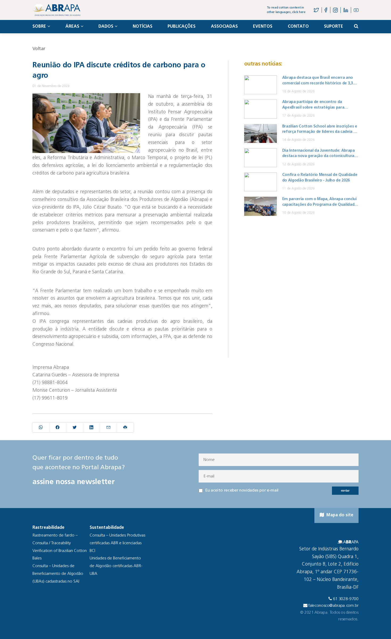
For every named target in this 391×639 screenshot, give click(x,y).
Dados (105, 26)
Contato (298, 26)
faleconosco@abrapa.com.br (333, 606)
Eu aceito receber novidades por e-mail (241, 490)
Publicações (182, 26)
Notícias (142, 26)
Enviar (345, 490)
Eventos (262, 26)
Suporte (333, 26)
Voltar (38, 49)
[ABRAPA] (56, 10)
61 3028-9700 (346, 599)
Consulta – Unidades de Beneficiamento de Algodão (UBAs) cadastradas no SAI (57, 574)
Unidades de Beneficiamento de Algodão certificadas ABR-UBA (116, 566)
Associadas (224, 26)
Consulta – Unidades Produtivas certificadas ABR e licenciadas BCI (117, 543)
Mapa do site (339, 515)
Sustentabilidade (107, 528)
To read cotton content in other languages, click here (286, 10)
